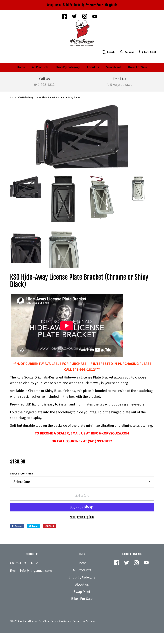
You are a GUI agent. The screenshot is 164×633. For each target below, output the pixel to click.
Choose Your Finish (21, 473)
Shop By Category (67, 67)
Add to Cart (82, 496)
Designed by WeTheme (84, 621)
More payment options (82, 517)
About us (93, 67)
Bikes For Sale (137, 67)
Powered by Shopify (61, 621)
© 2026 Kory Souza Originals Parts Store (29, 621)
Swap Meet (113, 67)
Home (21, 67)
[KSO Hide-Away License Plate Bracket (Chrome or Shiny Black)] (26, 187)
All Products (40, 67)
